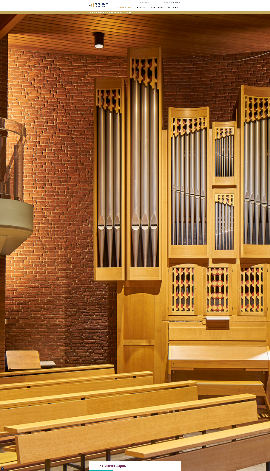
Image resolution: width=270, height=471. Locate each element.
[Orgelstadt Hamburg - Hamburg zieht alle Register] (98, 7)
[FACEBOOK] (164, 2)
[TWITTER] (167, 2)
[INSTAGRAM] (169, 2)
